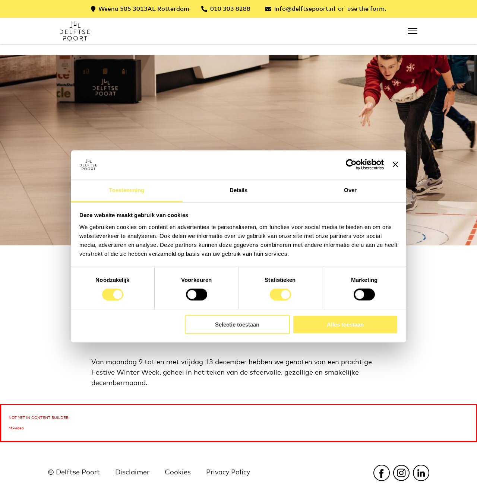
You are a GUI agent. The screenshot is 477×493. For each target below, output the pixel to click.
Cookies (178, 472)
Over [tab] (350, 190)
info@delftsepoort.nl (304, 9)
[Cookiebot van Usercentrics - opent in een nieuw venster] (351, 164)
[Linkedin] (421, 472)
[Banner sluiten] (395, 164)
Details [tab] (239, 190)
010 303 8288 (230, 9)
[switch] (196, 294)
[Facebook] (381, 472)
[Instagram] (401, 472)
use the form (366, 9)
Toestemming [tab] (126, 190)
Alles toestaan (345, 324)
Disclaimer (132, 472)
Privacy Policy (228, 472)
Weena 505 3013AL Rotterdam (143, 9)
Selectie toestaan (237, 324)
